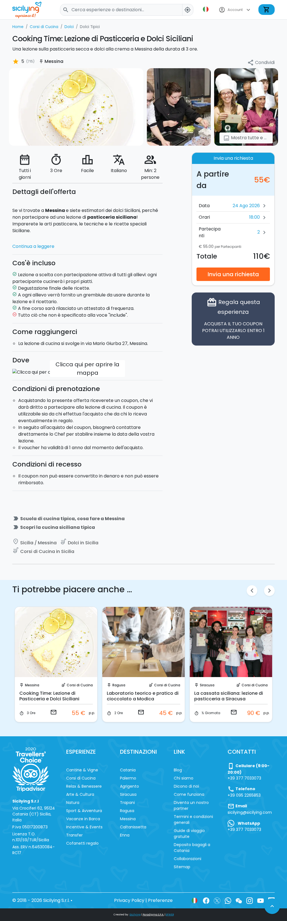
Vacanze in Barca (83, 819)
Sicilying (135, 914)
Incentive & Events (84, 827)
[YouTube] (260, 900)
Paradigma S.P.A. (153, 914)
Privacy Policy (129, 900)
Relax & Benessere (84, 786)
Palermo (128, 778)
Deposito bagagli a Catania (192, 847)
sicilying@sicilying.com (250, 812)
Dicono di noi (186, 786)
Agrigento (129, 786)
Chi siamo (183, 778)
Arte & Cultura (80, 794)
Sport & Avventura (84, 810)
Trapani (127, 802)
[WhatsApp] (228, 900)
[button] (206, 9)
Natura (72, 802)
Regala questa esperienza (233, 318)
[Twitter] (217, 900)
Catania (128, 770)
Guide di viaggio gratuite (189, 833)
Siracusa (207, 685)
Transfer (74, 835)
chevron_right (269, 590)
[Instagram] (249, 900)
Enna (124, 835)
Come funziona (189, 794)
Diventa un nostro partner (191, 805)
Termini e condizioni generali (193, 819)
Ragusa (118, 685)
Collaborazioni (187, 858)
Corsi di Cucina (80, 685)
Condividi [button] (261, 62)
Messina (32, 685)
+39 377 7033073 (244, 778)
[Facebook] (206, 900)
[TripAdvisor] (30, 769)
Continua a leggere (33, 246)
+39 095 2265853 (244, 795)
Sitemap (182, 867)
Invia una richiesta (233, 274)
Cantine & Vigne (82, 770)
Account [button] (235, 9)
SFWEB (170, 914)
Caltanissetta (133, 827)
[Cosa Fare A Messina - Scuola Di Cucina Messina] (76, 107)
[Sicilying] (30, 9)
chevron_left (252, 590)
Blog (178, 770)
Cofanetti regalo (82, 843)
